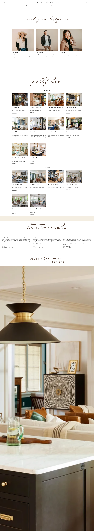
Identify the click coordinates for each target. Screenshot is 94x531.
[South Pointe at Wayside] (56, 176)
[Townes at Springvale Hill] (38, 200)
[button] (89, 2)
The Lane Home (33, 131)
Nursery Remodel (70, 131)
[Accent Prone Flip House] (38, 149)
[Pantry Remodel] (20, 99)
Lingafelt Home (15, 131)
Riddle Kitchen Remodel (53, 131)
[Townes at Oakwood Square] (20, 200)
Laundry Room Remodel (35, 107)
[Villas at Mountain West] (74, 176)
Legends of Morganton (35, 184)
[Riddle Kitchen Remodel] (56, 123)
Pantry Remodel (15, 107)
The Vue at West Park (17, 184)
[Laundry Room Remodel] (38, 99)
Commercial (47, 167)
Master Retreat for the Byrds (18, 157)
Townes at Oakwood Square (18, 208)
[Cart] (91, 2)
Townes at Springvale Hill (36, 208)
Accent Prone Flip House (35, 157)
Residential (47, 90)
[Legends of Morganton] (38, 176)
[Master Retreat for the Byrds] (20, 149)
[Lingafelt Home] (20, 123)
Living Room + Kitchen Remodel (55, 107)
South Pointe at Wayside (53, 184)
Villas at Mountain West (71, 184)
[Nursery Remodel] (74, 123)
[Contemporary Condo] (74, 99)
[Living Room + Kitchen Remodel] (56, 99)
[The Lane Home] (38, 123)
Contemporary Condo (71, 107)
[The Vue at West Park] (20, 176)
